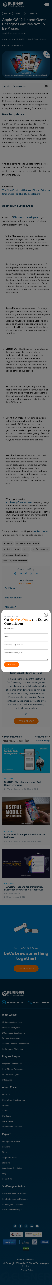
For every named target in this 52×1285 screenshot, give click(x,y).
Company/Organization (13, 644)
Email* (6, 636)
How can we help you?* (13, 652)
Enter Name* (9, 628)
